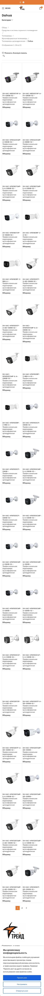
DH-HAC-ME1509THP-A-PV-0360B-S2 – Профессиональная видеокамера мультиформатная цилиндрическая (32, 98)
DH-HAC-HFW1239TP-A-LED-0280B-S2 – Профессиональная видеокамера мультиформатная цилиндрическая (12, 753)
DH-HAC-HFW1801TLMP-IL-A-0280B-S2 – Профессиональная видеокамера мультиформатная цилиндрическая (32, 191)
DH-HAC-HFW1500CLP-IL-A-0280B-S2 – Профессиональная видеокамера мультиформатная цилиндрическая (32, 660)
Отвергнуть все (22, 991)
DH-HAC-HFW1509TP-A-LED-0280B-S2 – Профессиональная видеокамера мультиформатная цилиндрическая (11, 331)
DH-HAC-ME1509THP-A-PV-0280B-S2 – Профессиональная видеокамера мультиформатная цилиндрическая (12, 98)
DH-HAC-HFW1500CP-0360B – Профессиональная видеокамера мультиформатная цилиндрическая (11, 474)
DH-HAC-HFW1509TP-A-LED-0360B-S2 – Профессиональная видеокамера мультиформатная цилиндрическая (31, 284)
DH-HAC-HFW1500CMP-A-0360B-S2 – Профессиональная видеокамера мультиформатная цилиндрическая (12, 567)
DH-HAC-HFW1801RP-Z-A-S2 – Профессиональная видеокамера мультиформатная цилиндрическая (32, 238)
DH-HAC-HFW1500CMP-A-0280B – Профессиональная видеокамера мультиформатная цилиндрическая (12, 613)
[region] (22, 971)
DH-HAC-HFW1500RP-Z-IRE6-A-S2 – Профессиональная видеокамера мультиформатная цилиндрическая (31, 379)
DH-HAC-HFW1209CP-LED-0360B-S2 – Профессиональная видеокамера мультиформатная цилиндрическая (31, 892)
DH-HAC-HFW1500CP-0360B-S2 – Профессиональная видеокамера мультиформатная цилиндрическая (31, 428)
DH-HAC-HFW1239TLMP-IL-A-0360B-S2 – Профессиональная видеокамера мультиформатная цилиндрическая (12, 799)
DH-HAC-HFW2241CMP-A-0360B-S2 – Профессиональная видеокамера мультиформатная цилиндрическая (12, 145)
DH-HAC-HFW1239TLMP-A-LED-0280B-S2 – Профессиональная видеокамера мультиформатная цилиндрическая (12, 892)
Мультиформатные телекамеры (15, 38)
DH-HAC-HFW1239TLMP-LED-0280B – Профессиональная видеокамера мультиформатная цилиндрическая (32, 799)
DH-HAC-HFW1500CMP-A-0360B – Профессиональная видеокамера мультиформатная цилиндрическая (32, 567)
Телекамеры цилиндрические (14, 41)
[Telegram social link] (23, 2)
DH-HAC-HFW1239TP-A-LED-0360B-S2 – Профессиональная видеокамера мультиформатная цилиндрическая (32, 706)
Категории (6, 20)
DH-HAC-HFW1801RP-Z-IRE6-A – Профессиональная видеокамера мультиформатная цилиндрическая (12, 284)
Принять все (22, 978)
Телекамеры (7, 36)
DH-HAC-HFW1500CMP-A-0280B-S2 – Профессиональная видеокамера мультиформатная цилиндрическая (32, 613)
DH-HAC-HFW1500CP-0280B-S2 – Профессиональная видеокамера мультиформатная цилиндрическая (11, 521)
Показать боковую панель (16, 53)
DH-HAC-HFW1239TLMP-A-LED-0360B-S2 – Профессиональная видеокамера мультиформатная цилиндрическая (12, 846)
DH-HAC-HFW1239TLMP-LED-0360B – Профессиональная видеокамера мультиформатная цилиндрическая (32, 753)
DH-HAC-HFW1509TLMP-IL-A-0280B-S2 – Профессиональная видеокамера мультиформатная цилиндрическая (10, 380)
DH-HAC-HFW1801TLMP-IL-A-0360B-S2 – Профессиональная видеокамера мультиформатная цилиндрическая (12, 191)
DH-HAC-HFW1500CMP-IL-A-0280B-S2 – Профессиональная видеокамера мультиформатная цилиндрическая (32, 521)
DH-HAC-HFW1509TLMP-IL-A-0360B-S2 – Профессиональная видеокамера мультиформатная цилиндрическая (30, 332)
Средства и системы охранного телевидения (19, 30)
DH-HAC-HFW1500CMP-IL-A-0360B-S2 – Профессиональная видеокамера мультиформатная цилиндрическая (32, 474)
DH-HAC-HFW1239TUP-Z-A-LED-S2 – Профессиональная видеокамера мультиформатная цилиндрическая (11, 706)
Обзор (4, 27)
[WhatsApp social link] (20, 2)
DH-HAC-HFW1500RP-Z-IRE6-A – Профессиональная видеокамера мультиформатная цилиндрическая (11, 428)
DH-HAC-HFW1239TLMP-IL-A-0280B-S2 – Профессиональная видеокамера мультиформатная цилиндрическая (32, 846)
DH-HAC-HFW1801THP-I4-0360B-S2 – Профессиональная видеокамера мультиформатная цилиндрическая (11, 238)
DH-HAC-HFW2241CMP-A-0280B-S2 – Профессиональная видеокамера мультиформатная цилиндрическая (32, 145)
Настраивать (22, 984)
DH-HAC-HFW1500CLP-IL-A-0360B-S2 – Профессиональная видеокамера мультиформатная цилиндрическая (11, 660)
